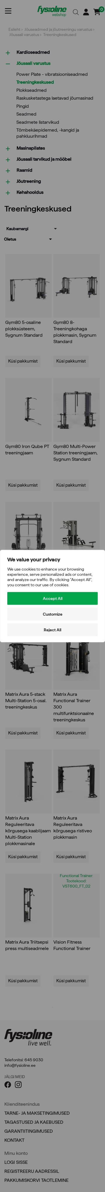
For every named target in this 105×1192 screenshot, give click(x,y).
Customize (52, 614)
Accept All (52, 598)
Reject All (52, 630)
